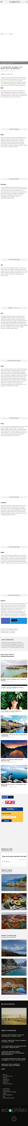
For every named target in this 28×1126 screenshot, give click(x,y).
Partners (5, 1077)
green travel (5, 632)
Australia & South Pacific (8, 1098)
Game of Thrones (7, 80)
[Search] (26, 2)
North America (6, 1088)
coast (3, 629)
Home (2, 33)
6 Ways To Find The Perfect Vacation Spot (14, 882)
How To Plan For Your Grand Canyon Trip (14, 920)
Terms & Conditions (7, 1083)
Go (6, 74)
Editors (3, 681)
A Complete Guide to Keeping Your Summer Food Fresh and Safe (14, 902)
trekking (19, 94)
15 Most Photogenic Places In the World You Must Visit (14, 948)
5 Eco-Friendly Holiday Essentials (11, 711)
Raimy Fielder (4, 786)
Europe (2, 74)
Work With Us (6, 1079)
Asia (4, 1096)
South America (6, 1090)
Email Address (6, 861)
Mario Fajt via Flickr (16, 307)
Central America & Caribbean (9, 1091)
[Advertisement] (14, 18)
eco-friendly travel (12, 629)
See (8, 74)
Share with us (6, 1080)
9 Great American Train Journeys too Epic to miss (14, 967)
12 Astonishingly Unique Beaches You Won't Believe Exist (14, 986)
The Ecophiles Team (7, 1076)
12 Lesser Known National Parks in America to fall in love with (13, 1059)
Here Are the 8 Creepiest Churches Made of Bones (10, 1065)
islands (12, 632)
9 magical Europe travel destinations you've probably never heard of (13, 1053)
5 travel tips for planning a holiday (12, 687)
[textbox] (9, 817)
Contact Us (5, 1082)
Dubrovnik (15, 80)
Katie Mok (3, 761)
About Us (5, 1074)
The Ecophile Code (14, 1016)
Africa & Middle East (7, 1095)
